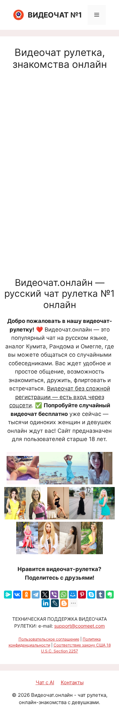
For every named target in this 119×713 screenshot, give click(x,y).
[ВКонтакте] (17, 595)
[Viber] (54, 595)
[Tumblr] (100, 595)
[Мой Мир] (73, 595)
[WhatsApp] (63, 595)
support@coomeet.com (79, 626)
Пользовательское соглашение (49, 639)
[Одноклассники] (26, 595)
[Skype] (91, 595)
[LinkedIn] (46, 603)
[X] (45, 595)
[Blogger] (64, 603)
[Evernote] (110, 595)
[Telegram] (36, 595)
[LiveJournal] (55, 603)
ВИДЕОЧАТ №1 (55, 15)
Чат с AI (45, 682)
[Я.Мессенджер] (8, 595)
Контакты (72, 682)
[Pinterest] (82, 595)
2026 (24, 695)
